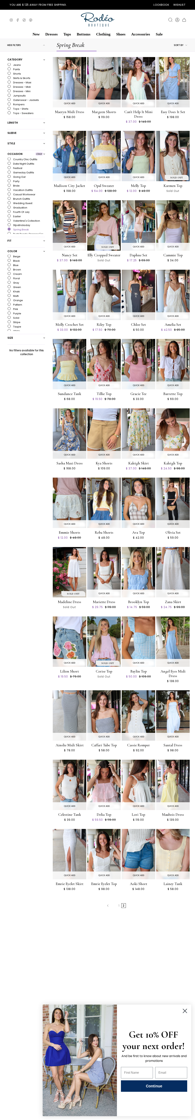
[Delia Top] (104, 785)
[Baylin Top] (138, 641)
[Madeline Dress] (69, 572)
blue (15, 265)
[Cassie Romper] (138, 715)
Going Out (19, 177)
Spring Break (21, 229)
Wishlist (179, 5)
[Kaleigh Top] (173, 433)
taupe (17, 326)
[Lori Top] (138, 785)
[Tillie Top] (104, 364)
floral (16, 278)
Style (11, 143)
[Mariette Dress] (104, 572)
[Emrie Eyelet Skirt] (69, 854)
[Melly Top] (138, 156)
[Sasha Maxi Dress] (69, 433)
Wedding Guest (22, 203)
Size (10, 338)
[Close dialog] (185, 1011)
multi (16, 296)
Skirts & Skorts (21, 78)
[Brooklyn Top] (138, 572)
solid (16, 318)
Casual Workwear (24, 194)
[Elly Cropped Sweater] (104, 225)
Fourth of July (21, 212)
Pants (16, 69)
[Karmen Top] (173, 156)
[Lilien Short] (69, 641)
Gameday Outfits (23, 172)
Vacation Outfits (23, 190)
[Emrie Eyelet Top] (104, 854)
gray (16, 283)
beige (16, 256)
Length (12, 123)
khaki (16, 291)
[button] (36, 34)
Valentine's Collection (26, 221)
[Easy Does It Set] (173, 82)
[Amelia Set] (173, 295)
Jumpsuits (19, 95)
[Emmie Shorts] (69, 503)
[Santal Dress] (173, 715)
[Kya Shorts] (104, 433)
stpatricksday (21, 225)
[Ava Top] (138, 503)
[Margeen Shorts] (104, 82)
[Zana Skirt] (173, 572)
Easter (17, 216)
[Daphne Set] (138, 225)
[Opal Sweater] (104, 156)
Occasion (14, 154)
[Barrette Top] (173, 364)
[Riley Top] (104, 295)
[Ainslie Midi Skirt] (69, 715)
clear (39, 153)
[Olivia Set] (173, 503)
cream (17, 274)
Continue (154, 1086)
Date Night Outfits (23, 164)
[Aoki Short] (138, 854)
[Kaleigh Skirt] (138, 433)
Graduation (20, 207)
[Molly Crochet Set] (69, 295)
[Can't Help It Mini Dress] (138, 82)
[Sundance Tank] (69, 364)
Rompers (19, 104)
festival (17, 168)
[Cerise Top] (104, 641)
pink (15, 309)
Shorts (17, 74)
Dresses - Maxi (22, 82)
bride (16, 185)
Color (12, 251)
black (16, 261)
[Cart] (184, 20)
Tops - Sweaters (23, 113)
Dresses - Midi (22, 87)
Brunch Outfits (21, 199)
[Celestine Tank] (69, 785)
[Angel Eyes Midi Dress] (173, 641)
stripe (16, 322)
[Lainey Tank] (173, 854)
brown (17, 269)
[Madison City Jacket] (69, 156)
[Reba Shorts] (104, 503)
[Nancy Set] (69, 225)
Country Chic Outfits (25, 159)
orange (18, 300)
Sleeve (11, 133)
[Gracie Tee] (138, 364)
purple (17, 313)
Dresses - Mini (21, 91)
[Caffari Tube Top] (104, 715)
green (17, 287)
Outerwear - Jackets (26, 100)
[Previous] (108, 905)
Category (14, 59)
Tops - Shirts (20, 109)
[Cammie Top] (173, 225)
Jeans (17, 65)
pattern (17, 305)
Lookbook (161, 5)
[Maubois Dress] (173, 785)
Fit (9, 241)
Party (16, 181)
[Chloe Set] (138, 295)
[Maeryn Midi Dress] (69, 82)
